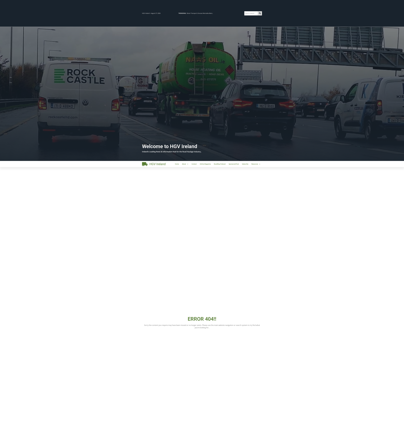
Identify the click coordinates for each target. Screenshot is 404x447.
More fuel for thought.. (189, 13)
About (184, 164)
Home (177, 164)
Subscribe (245, 164)
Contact (194, 164)
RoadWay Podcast (220, 164)
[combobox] (251, 13)
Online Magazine (205, 164)
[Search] (260, 13)
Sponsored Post (234, 164)
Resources (254, 164)
